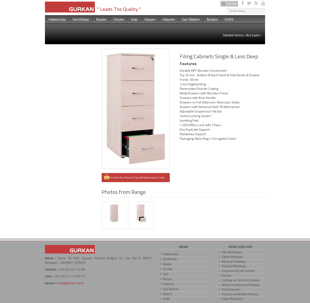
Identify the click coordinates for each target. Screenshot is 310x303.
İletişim (212, 19)
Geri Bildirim (191, 19)
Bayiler (101, 19)
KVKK (229, 19)
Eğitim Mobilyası (232, 256)
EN (229, 4)
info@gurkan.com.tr (70, 283)
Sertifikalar (81, 19)
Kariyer (150, 19)
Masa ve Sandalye (233, 261)
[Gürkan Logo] (70, 6)
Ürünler (118, 19)
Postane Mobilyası (234, 266)
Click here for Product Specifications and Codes (136, 177)
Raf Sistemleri (231, 289)
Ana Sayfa (252, 35)
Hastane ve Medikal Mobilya (240, 294)
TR (223, 4)
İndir (134, 19)
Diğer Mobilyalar (232, 298)
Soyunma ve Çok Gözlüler (238, 271)
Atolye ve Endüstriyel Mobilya (241, 285)
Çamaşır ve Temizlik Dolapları (241, 280)
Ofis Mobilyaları (232, 252)
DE (235, 4)
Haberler (168, 19)
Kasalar (227, 275)
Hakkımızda (57, 19)
